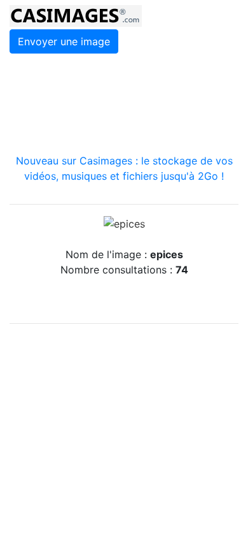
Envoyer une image (64, 41)
